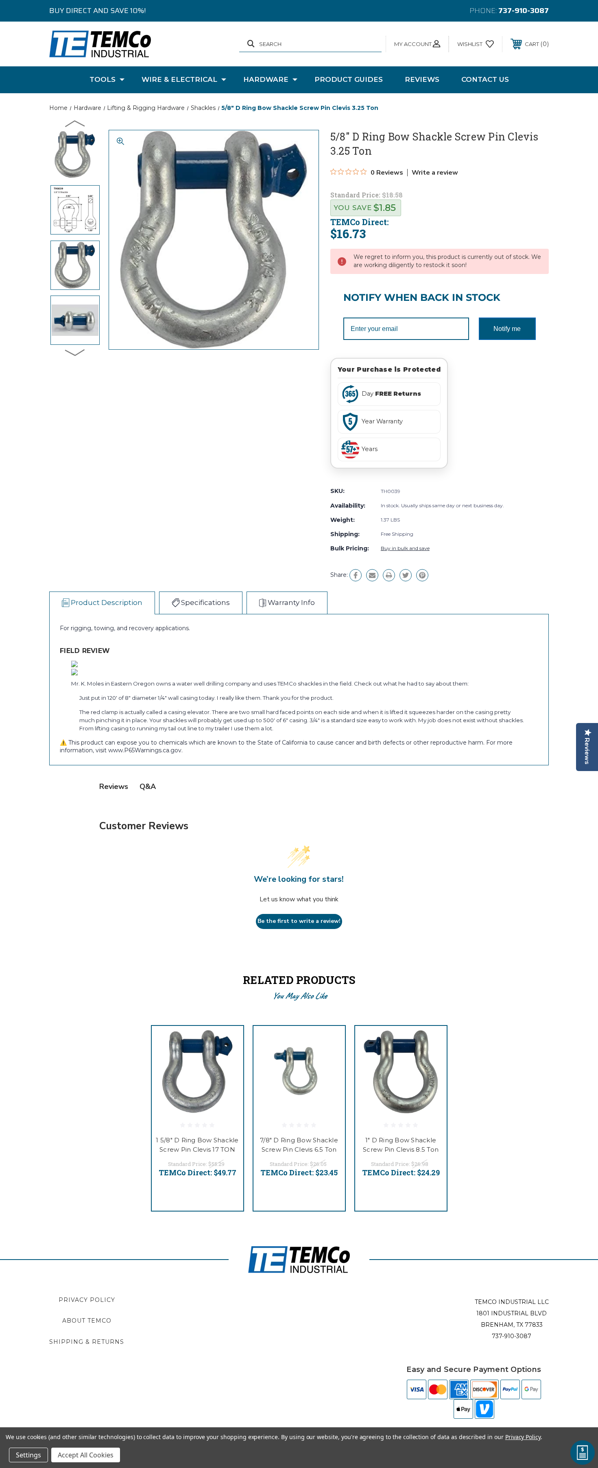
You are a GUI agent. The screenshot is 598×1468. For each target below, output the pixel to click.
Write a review (435, 172)
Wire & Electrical (179, 79)
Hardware (265, 79)
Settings (28, 1454)
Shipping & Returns (86, 1341)
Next (75, 352)
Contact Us (485, 79)
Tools (102, 79)
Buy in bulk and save (405, 548)
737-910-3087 (523, 10)
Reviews (422, 79)
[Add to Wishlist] (227, 1063)
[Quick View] (227, 1042)
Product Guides (348, 79)
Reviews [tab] (113, 786)
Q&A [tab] (148, 786)
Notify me (507, 328)
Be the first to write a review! (299, 921)
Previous (75, 123)
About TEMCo (86, 1320)
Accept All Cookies (85, 1454)
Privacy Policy (87, 1300)
